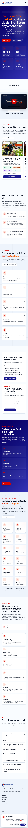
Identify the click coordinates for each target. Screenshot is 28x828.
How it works (4, 797)
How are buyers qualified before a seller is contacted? (13, 745)
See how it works (17, 40)
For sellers (4, 801)
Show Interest (11, 176)
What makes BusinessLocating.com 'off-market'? (12, 734)
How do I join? (6, 757)
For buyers (4, 799)
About (3, 811)
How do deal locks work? (9, 749)
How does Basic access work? (10, 760)
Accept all (23, 824)
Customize (11, 824)
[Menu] (25, 3)
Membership (4, 803)
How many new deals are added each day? (12, 739)
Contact (3, 813)
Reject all (17, 824)
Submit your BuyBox (7, 516)
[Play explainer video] (14, 101)
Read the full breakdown (8, 264)
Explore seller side (9, 409)
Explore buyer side (9, 378)
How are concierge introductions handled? (11, 770)
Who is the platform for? (9, 753)
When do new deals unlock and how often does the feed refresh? (12, 765)
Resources (4, 804)
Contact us (4, 728)
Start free (5, 40)
